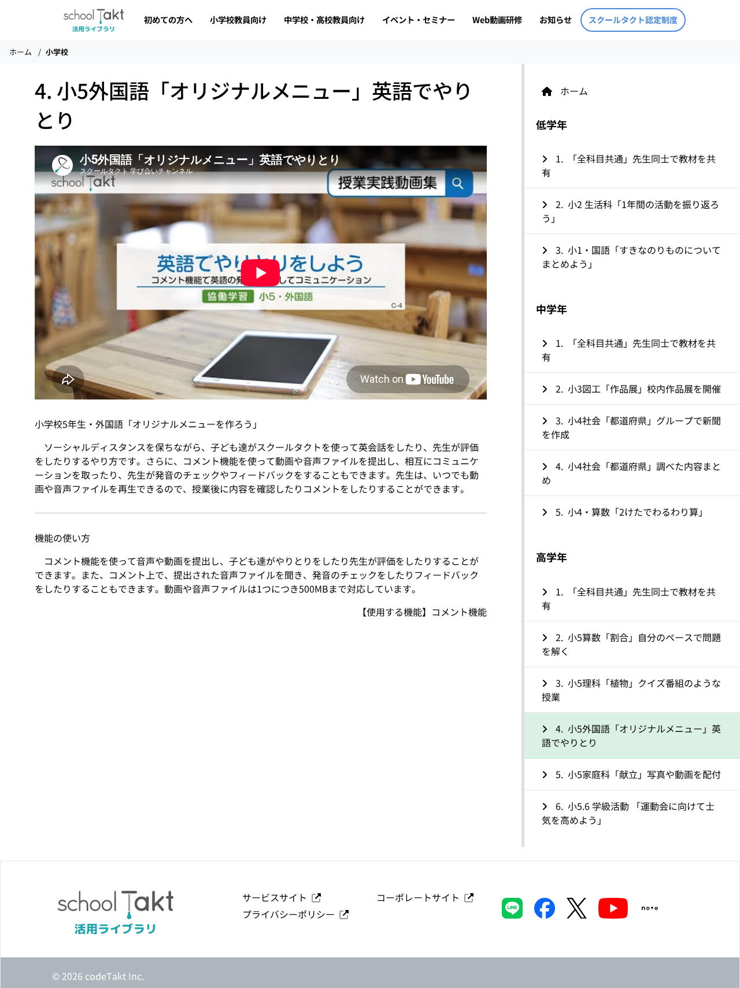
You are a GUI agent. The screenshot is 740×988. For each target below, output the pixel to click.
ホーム (20, 51)
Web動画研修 (497, 19)
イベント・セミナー (418, 19)
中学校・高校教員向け (324, 19)
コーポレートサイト (420, 897)
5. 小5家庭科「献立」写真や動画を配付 (637, 774)
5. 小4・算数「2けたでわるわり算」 (630, 512)
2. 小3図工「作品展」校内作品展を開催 (637, 388)
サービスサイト (277, 897)
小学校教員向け (238, 19)
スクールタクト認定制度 (633, 19)
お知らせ (555, 19)
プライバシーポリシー (290, 914)
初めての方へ (168, 19)
